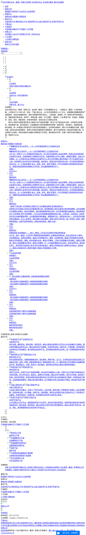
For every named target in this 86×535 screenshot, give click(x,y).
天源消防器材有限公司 (69, 523)
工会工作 (15, 34)
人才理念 (8, 39)
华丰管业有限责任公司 (29, 525)
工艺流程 (29, 29)
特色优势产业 (33, 22)
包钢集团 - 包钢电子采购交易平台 (17, 470)
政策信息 (22, 16)
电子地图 (15, 44)
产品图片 (22, 29)
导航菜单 (4, 51)
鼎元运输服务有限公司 (52, 525)
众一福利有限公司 (37, 523)
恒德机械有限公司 (7, 523)
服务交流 (8, 42)
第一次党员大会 (34, 34)
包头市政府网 (14, 467)
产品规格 (8, 29)
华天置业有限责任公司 (12, 525)
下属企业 (8, 24)
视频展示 (15, 16)
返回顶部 (4, 530)
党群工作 (8, 32)
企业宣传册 (30, 11)
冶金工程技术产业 (45, 22)
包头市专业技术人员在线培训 (55, 470)
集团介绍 (8, 9)
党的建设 (8, 34)
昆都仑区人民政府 (26, 467)
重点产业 (8, 19)
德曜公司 (41, 525)
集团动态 (8, 16)
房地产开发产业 (58, 22)
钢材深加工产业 (21, 22)
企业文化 (22, 11)
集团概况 (8, 11)
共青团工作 (23, 34)
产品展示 (8, 27)
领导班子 (15, 11)
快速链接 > (5, 48)
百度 (6, 467)
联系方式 (8, 44)
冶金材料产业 (10, 22)
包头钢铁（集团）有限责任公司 (72, 467)
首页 (6, 6)
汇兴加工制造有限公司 (22, 523)
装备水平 (15, 29)
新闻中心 (8, 14)
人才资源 (8, 37)
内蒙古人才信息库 (37, 470)
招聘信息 (15, 39)
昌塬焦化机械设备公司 (69, 525)
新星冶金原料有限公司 (52, 523)
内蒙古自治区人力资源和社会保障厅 (46, 467)
